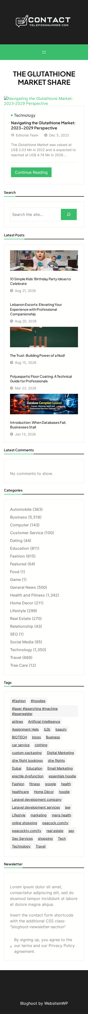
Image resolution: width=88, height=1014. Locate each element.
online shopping (24, 823)
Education (19, 548)
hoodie (64, 792)
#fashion (19, 701)
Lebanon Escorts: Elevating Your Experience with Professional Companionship (36, 309)
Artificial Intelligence (44, 721)
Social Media (21, 641)
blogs (36, 737)
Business (18, 517)
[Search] (69, 214)
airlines (17, 721)
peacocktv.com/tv (26, 831)
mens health (61, 815)
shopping (45, 838)
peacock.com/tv (55, 823)
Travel (15, 657)
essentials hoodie (62, 776)
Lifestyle (18, 610)
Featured (18, 563)
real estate (54, 831)
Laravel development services (36, 807)
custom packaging (27, 753)
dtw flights (56, 760)
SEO (14, 634)
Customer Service (26, 532)
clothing (41, 745)
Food (14, 571)
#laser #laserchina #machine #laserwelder (35, 711)
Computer (19, 524)
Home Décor (44, 792)
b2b (47, 729)
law (67, 807)
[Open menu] (44, 52)
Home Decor (21, 602)
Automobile (21, 509)
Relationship (21, 626)
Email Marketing (60, 768)
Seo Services (22, 838)
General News (23, 587)
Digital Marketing (60, 753)
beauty (61, 729)
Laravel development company (37, 799)
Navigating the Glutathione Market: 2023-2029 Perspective (43, 125)
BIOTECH (19, 737)
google (50, 784)
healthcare (20, 792)
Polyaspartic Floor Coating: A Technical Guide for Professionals (41, 378)
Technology (24, 115)
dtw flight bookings (27, 760)
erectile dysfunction (28, 776)
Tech (62, 838)
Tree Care (19, 665)
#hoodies (38, 701)
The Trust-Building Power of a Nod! (37, 355)
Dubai (16, 768)
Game (15, 579)
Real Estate (20, 618)
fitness (34, 784)
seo (71, 831)
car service (21, 745)
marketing (39, 815)
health (66, 784)
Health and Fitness (27, 595)
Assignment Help (25, 729)
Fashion (17, 556)
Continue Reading (33, 173)
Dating (16, 540)
